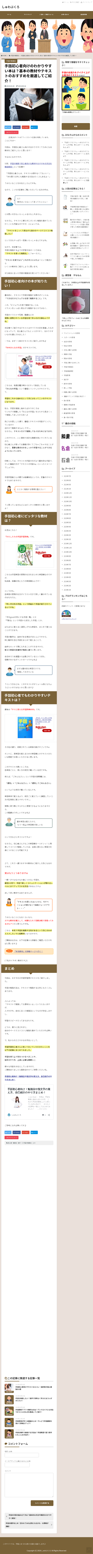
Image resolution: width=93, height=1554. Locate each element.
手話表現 (67, 375)
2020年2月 (67, 535)
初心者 (10, 1143)
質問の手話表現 (69, 405)
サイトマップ (87, 2)
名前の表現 (68, 341)
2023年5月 (67, 484)
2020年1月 (67, 539)
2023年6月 (67, 480)
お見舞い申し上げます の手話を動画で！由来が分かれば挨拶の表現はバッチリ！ (80, 245)
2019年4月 (67, 577)
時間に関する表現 (70, 392)
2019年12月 (68, 543)
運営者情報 (84, 14)
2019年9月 (67, 556)
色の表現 (67, 400)
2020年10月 (68, 501)
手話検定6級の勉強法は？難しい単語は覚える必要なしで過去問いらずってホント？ (79, 210)
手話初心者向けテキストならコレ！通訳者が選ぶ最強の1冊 (33, 1388)
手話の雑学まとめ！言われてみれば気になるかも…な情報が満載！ (27, 1524)
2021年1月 (67, 489)
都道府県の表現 (69, 413)
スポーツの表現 (69, 337)
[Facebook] (16, 127)
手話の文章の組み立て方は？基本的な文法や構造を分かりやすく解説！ (30, 1516)
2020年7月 (67, 514)
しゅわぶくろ (11, 7)
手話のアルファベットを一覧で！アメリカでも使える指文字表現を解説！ (79, 266)
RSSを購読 (75, 2)
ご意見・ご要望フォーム (46, 14)
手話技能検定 (68, 371)
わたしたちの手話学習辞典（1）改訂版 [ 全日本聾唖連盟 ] (43, 547)
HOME (4, 55)
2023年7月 (67, 476)
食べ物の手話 (68, 417)
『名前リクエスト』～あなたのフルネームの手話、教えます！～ (76, 143)
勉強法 (15, 1143)
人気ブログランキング (69, 619)
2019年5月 (67, 573)
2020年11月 (68, 497)
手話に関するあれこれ (72, 362)
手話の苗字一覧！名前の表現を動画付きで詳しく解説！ (79, 198)
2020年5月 (67, 522)
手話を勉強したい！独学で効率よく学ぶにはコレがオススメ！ (33, 1399)
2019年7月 (67, 564)
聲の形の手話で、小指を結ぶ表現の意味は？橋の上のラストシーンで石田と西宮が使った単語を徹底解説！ (79, 223)
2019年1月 (67, 590)
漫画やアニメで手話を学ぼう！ (75, 396)
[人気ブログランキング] (11, 132)
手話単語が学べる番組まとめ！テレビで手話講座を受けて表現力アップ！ (33, 1422)
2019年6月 (67, 569)
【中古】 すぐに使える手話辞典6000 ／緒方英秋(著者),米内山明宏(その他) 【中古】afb (43, 720)
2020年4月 (67, 527)
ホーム (66, 2)
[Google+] (26, 127)
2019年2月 (67, 585)
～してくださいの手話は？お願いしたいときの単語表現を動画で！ (79, 235)
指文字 (66, 379)
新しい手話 (68, 388)
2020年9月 (67, 505)
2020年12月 (68, 493)
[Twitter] (8, 127)
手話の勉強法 (15, 55)
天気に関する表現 (70, 350)
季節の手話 (68, 354)
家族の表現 (68, 358)
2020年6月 (67, 518)
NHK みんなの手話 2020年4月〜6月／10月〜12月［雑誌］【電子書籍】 (43, 358)
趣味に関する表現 (70, 409)
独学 (19, 1143)
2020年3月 (67, 531)
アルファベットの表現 (72, 333)
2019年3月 (67, 581)
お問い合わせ (65, 14)
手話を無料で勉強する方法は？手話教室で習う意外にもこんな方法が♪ (33, 1433)
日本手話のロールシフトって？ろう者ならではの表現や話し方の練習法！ (79, 256)
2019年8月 (67, 560)
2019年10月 (68, 552)
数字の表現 (68, 384)
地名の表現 (68, 346)
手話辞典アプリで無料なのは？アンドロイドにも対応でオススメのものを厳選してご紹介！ (34, 1411)
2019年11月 (68, 548)
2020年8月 (67, 510)
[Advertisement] (29, 1260)
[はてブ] (34, 127)
